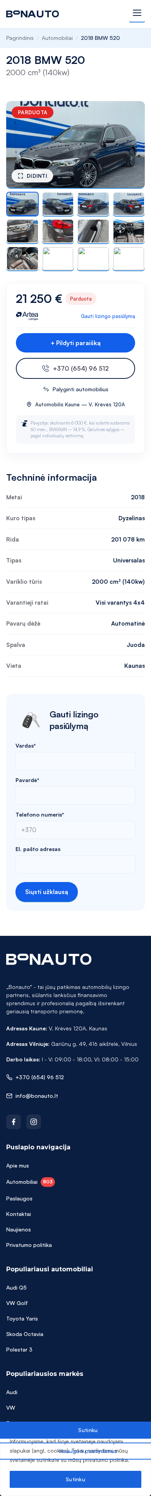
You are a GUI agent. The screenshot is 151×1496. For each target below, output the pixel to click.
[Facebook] (13, 1121)
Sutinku (75, 1479)
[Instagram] (33, 1121)
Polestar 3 (19, 1349)
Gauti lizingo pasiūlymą (108, 316)
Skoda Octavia (24, 1334)
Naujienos (18, 1229)
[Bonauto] (32, 13)
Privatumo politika (29, 1245)
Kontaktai (18, 1214)
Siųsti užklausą (46, 892)
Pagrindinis (20, 37)
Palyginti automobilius (80, 389)
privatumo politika (105, 1459)
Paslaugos (19, 1198)
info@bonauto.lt (36, 1095)
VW (10, 1407)
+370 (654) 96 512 (81, 368)
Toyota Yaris (22, 1318)
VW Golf (17, 1303)
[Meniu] (137, 14)
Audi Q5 (16, 1287)
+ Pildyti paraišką (76, 343)
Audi (11, 1392)
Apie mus (17, 1165)
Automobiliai (57, 37)
